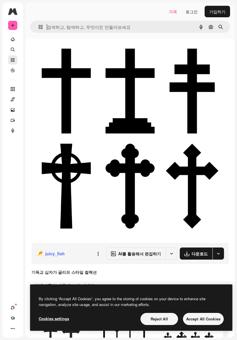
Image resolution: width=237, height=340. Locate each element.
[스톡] (12, 60)
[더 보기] (12, 328)
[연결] (12, 307)
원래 (64, 52)
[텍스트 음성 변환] (12, 130)
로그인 (192, 11)
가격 (173, 11)
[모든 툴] (12, 89)
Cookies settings (54, 318)
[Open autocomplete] (38, 27)
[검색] (12, 49)
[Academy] (12, 318)
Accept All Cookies (203, 319)
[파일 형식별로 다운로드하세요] (218, 254)
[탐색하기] (12, 70)
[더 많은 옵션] (98, 253)
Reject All (159, 319)
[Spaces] (12, 99)
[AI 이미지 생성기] (12, 109)
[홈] (12, 39)
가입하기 (217, 11)
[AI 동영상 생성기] (12, 120)
